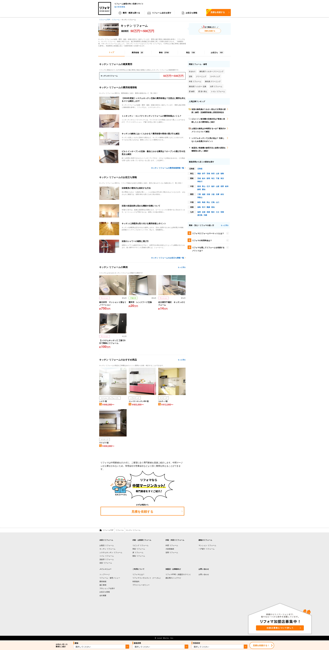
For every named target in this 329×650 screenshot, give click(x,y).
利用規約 (135, 581)
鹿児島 (199, 215)
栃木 (203, 178)
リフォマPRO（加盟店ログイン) (178, 574)
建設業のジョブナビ (173, 578)
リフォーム (120, 530)
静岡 (199, 189)
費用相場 (102, 581)
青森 (199, 173)
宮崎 (222, 212)
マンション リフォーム (207, 545)
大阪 (213, 194)
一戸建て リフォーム (206, 549)
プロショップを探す (107, 588)
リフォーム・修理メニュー (109, 578)
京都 (208, 194)
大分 (217, 212)
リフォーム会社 (161, 12)
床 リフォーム (137, 552)
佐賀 (203, 212)
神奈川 (199, 181)
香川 (203, 207)
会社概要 (102, 595)
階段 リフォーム (138, 556)
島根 (203, 202)
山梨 (217, 186)
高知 (213, 207)
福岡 (199, 212)
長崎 (208, 212)
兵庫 (217, 194)
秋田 (213, 173)
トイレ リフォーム (106, 556)
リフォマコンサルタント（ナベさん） (147, 578)
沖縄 (205, 215)
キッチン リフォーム (107, 549)
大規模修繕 (170, 549)
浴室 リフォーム (105, 563)
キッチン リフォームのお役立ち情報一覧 (167, 257)
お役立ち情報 (191, 12)
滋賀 (203, 194)
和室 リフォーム (138, 549)
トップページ (104, 574)
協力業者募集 (119, 6)
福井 (213, 186)
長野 (222, 186)
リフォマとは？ (138, 574)
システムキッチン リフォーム (110, 552)
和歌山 (199, 197)
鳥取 (199, 202)
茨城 (199, 178)
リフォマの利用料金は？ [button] (202, 240)
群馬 (208, 178)
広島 (213, 202)
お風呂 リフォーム (106, 545)
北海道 (199, 168)
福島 (222, 173)
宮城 (208, 173)
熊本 (213, 212)
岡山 (208, 202)
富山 (203, 186)
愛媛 (208, 207)
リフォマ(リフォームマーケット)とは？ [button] (208, 233)
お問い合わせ (204, 574)
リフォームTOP (108, 530)
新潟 (199, 186)
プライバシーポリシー (141, 585)
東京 (222, 178)
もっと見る (182, 267)
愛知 (203, 189)
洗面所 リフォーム (106, 559)
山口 (217, 202)
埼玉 (213, 178)
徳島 (199, 207)
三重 (199, 194)
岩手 (203, 173)
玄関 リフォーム (172, 552)
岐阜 (227, 186)
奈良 (222, 194)
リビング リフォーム (140, 545)
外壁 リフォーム (172, 545)
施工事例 (102, 585)
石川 (208, 186)
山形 (217, 173)
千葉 (217, 178)
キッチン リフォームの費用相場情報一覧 (167, 168)
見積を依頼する (215, 11)
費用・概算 (131, 12)
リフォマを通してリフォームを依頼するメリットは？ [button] (208, 249)
